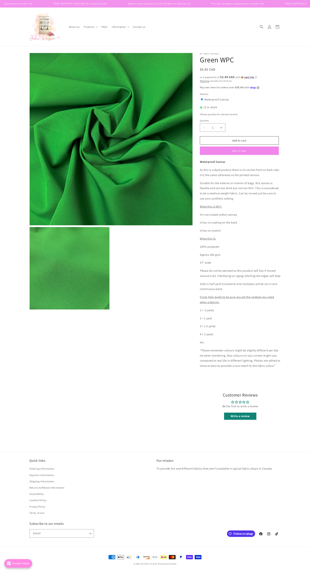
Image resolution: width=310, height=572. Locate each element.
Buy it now (239, 150)
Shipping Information (41, 481)
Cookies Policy (37, 500)
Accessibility (36, 494)
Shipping (204, 81)
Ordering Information (41, 468)
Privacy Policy (37, 506)
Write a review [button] (240, 416)
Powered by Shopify (167, 564)
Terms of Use (36, 513)
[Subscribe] (90, 533)
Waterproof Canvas (216, 99)
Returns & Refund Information (47, 487)
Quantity (204, 120)
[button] (90, 27)
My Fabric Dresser (149, 564)
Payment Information (41, 475)
